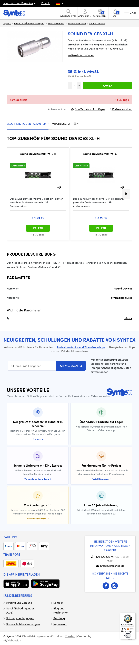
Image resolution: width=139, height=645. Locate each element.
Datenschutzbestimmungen (23, 624)
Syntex (7, 23)
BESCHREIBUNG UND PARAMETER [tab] (26, 124)
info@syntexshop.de (112, 566)
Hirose (128, 318)
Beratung (59, 618)
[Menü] (134, 615)
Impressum (60, 624)
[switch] (127, 635)
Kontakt (45, 3)
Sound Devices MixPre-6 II (101, 154)
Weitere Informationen (81, 55)
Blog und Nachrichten (60, 610)
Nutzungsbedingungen (20, 618)
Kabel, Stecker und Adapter (29, 23)
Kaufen (107, 85)
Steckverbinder (56, 23)
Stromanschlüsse (77, 23)
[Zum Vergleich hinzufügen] (59, 187)
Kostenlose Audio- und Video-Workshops (81, 347)
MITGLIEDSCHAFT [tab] (64, 124)
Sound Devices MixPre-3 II (37, 154)
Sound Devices (97, 23)
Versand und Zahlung (19, 602)
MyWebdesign (12, 640)
